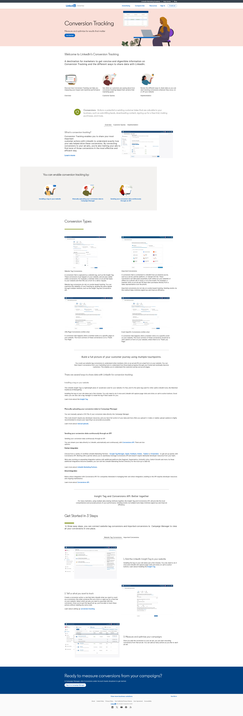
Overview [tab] (108, 125)
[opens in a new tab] (112, 708)
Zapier (127, 454)
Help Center (167, 1)
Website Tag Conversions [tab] (113, 537)
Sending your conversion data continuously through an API (125, 200)
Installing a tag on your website (50, 199)
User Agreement (138, 701)
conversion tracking (88, 609)
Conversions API (128, 442)
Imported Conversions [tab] (131, 537)
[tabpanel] (121, 146)
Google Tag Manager (117, 454)
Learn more (70, 155)
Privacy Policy (109, 701)
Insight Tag (84, 399)
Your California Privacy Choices (123, 701)
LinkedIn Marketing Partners (87, 467)
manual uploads (83, 424)
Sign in (162, 6)
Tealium (146, 454)
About (93, 701)
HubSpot (133, 454)
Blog (175, 1)
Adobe (139, 454)
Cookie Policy (100, 701)
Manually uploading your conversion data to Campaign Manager (87, 200)
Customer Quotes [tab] (119, 125)
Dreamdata (155, 454)
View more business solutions (122, 696)
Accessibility (147, 701)
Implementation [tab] (132, 125)
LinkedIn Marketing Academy (151, 1)
